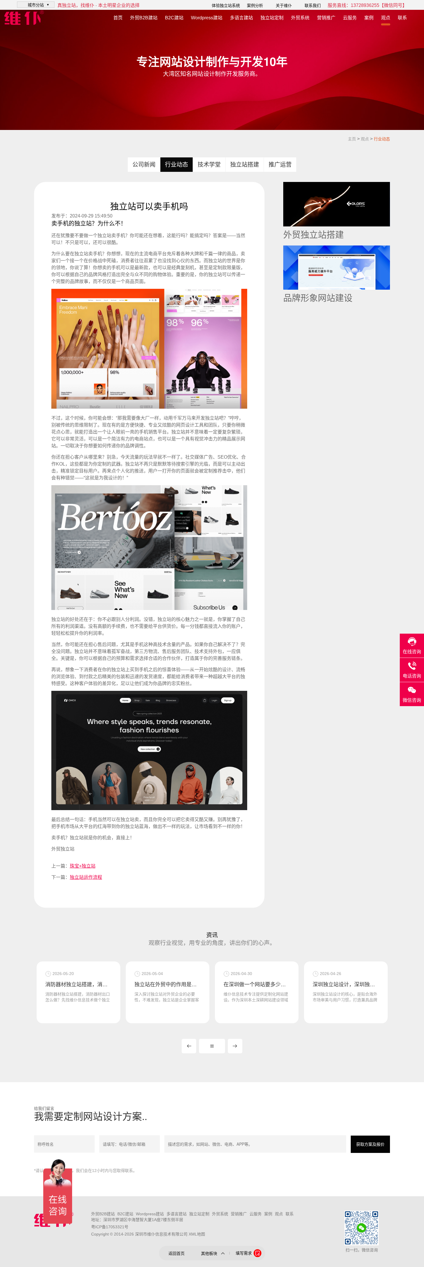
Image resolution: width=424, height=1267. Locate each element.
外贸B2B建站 (143, 17)
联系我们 (313, 5)
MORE (212, 1046)
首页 (118, 17)
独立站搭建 (244, 164)
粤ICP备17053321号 (109, 1227)
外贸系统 (300, 17)
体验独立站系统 (226, 5)
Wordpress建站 (206, 17)
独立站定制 (272, 17)
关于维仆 (284, 5)
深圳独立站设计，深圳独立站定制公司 (346, 984)
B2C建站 (174, 17)
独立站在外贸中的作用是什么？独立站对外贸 (167, 984)
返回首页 (176, 1253)
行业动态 (382, 139)
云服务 (350, 17)
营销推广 (326, 17)
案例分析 (255, 5)
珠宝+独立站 (82, 866)
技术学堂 (209, 164)
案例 (369, 17)
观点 (385, 17)
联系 (402, 17)
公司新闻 (143, 164)
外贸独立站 (62, 848)
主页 (352, 139)
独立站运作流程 (86, 877)
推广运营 (280, 164)
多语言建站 (241, 17)
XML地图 (197, 1234)
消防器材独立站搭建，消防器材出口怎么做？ (78, 984)
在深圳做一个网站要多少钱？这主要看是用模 (257, 984)
